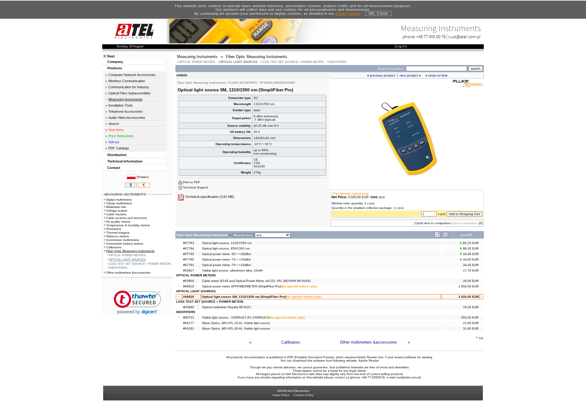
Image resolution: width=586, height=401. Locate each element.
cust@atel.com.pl (464, 36)
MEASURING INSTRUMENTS (125, 194)
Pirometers (113, 229)
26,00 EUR (471, 281)
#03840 (188, 307)
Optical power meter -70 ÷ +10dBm (226, 259)
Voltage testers (116, 210)
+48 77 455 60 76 (431, 36)
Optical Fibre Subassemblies (129, 93)
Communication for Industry (128, 87)
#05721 (188, 317)
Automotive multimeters (122, 240)
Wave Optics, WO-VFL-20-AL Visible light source (236, 328)
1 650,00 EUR (468, 286)
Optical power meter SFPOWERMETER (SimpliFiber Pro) (241, 286)
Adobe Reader (368, 360)
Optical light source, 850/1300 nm (226, 248)
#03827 (188, 270)
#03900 (188, 281)
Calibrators (290, 342)
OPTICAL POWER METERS (197, 62)
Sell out (113, 142)
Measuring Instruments (125, 99)
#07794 (188, 248)
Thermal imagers (117, 232)
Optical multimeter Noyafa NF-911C (226, 307)
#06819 (188, 286)
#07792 (188, 254)
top (481, 338)
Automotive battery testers (124, 243)
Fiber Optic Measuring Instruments (130, 251)
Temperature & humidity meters (128, 225)
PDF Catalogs (118, 148)
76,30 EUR (471, 307)
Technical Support (195, 187)
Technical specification (202, 197)
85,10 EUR (470, 243)
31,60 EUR (471, 328)
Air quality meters (118, 221)
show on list (437, 75)
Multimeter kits (116, 207)
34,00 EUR (470, 259)
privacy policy (347, 13)
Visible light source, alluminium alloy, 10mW (232, 270)
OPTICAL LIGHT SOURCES (238, 62)
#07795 (188, 259)
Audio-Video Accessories (126, 117)
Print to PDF (191, 182)
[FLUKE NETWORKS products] (468, 85)
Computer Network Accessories (132, 75)
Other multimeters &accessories (368, 342)
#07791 (188, 265)
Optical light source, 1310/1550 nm (226, 243)
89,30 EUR (470, 248)
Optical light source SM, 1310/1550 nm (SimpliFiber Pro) (244, 296)
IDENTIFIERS (337, 62)
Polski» (143, 177)
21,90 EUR (471, 323)
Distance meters (117, 236)
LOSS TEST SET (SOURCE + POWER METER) (293, 62)
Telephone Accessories (125, 111)
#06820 (188, 296)
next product (409, 75)
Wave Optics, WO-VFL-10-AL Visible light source (236, 323)
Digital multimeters (119, 199)
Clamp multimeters (119, 203)
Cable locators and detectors (126, 218)
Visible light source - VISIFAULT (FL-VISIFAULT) (235, 317)
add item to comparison (434, 223)
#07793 (188, 243)
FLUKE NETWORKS (242, 82)
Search (113, 124)
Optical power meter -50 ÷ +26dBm (226, 254)
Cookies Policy (303, 395)
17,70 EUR (471, 270)
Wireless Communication (126, 81)
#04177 (188, 323)
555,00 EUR (470, 317)
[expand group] (437, 236)
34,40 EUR (470, 254)
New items (116, 130)
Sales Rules (281, 395)
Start (111, 56)
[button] (137, 302)
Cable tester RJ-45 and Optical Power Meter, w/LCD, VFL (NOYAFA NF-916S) (256, 281)
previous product (382, 75)
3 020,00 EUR (468, 296)
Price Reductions (121, 136)
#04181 (188, 328)
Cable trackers (116, 214)
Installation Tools (120, 105)
